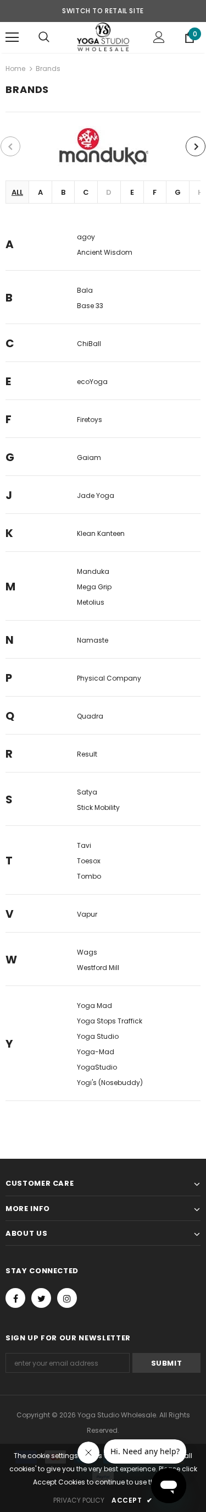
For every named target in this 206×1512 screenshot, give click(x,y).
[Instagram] (67, 1298)
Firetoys (89, 419)
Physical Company (109, 678)
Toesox (89, 860)
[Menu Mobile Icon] (12, 37)
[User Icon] (159, 37)
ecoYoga (92, 381)
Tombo (89, 876)
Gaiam (89, 457)
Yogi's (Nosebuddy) (110, 1082)
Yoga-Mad (95, 1051)
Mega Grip (94, 586)
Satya (87, 792)
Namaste (92, 640)
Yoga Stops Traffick (109, 1021)
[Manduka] (103, 146)
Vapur (87, 914)
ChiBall (89, 343)
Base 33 (90, 305)
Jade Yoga (95, 495)
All (17, 192)
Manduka (93, 571)
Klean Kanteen (101, 533)
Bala (85, 290)
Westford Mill (98, 967)
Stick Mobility (98, 807)
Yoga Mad (94, 1005)
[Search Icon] (43, 37)
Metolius (90, 602)
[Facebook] (15, 1298)
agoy (86, 237)
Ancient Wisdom (104, 252)
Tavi (84, 845)
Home (15, 68)
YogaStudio (97, 1067)
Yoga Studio (98, 1036)
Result (87, 754)
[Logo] (103, 37)
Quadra (90, 716)
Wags (87, 952)
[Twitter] (41, 1298)
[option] (103, 146)
